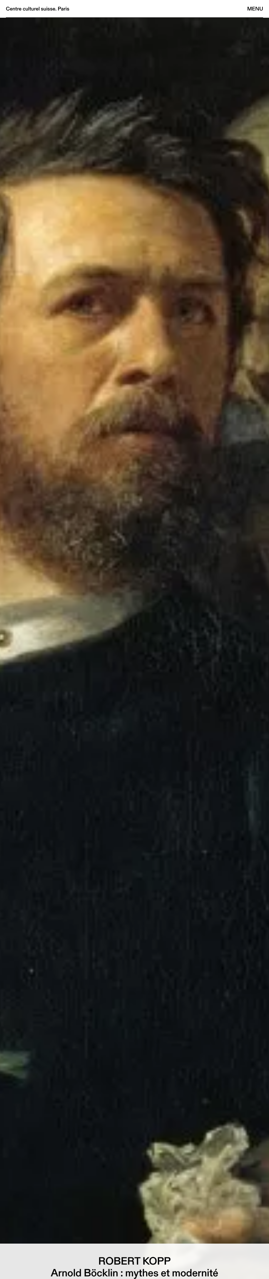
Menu (255, 8)
